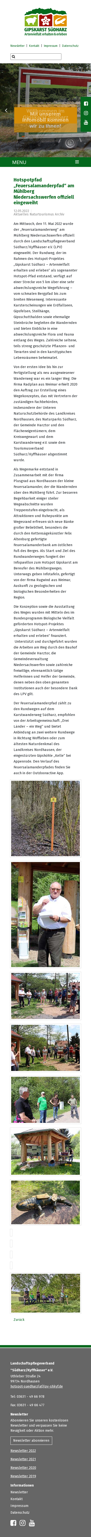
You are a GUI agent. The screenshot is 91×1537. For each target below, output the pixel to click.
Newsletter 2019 (23, 1476)
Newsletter (17, 46)
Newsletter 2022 (23, 1451)
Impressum (51, 46)
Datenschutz (70, 46)
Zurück (19, 1320)
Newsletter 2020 (23, 1468)
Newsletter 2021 (23, 1459)
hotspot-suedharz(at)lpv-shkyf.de (36, 1386)
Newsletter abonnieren (31, 1440)
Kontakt (34, 46)
